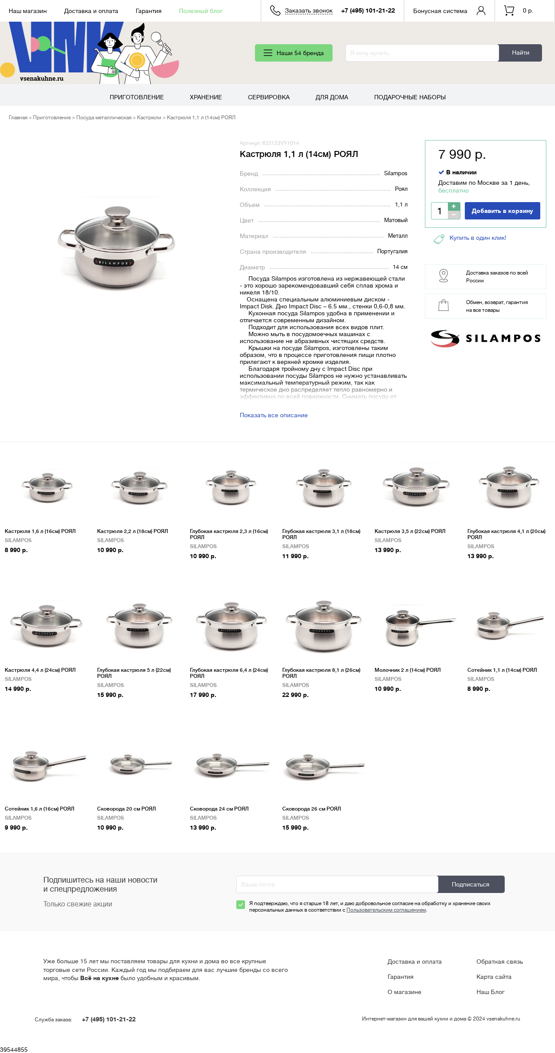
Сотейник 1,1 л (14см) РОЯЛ (502, 670)
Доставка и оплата (91, 10)
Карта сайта (494, 976)
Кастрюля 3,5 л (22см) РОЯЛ (410, 531)
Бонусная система (440, 10)
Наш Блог (491, 991)
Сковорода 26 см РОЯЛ (311, 809)
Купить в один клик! (478, 237)
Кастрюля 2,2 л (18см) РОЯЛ (132, 531)
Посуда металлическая (103, 117)
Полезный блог (201, 10)
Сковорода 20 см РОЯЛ (126, 809)
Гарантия (149, 10)
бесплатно (453, 190)
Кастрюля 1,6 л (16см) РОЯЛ (40, 531)
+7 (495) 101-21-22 (368, 10)
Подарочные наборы (410, 97)
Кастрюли (149, 117)
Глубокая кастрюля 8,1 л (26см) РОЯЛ (321, 673)
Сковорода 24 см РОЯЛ (219, 809)
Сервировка (269, 97)
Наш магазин (28, 10)
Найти (520, 52)
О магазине (404, 991)
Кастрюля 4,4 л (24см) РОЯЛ (40, 670)
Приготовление (137, 97)
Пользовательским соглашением (386, 910)
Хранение (206, 97)
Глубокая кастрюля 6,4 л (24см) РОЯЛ (229, 673)
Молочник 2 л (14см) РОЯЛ (408, 670)
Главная (18, 117)
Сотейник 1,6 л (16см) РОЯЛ (39, 809)
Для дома (332, 97)
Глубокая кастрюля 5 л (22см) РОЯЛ (134, 673)
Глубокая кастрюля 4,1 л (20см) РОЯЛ (506, 534)
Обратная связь (500, 961)
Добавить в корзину (502, 210)
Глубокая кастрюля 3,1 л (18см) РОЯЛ (321, 534)
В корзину (23, 563)
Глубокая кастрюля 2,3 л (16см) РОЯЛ (229, 534)
